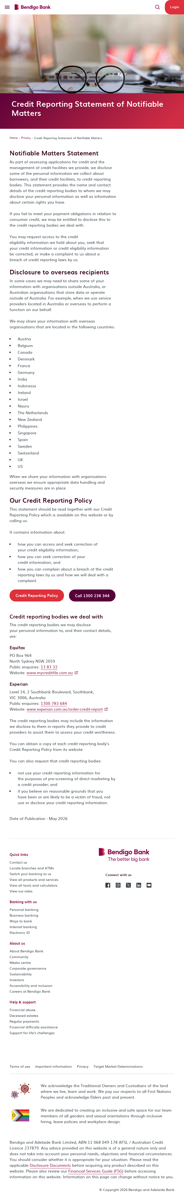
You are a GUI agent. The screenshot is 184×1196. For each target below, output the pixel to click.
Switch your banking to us (30, 873)
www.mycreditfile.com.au (50, 672)
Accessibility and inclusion (31, 985)
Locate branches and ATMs (32, 868)
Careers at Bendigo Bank (30, 991)
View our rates (21, 891)
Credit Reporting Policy (37, 595)
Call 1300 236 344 (92, 595)
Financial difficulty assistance (34, 1027)
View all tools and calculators (34, 885)
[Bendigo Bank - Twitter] (128, 884)
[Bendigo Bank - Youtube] (149, 884)
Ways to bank (21, 921)
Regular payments (24, 1021)
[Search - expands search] (157, 7)
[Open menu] (7, 7)
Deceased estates (24, 1015)
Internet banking (23, 926)
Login (174, 6)
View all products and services (34, 879)
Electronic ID (20, 932)
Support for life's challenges (32, 1032)
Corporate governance (28, 968)
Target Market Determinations (118, 1066)
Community (19, 956)
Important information (53, 1066)
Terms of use (20, 1066)
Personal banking (24, 909)
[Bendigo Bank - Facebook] (107, 884)
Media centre (20, 962)
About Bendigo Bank (26, 951)
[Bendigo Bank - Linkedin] (138, 884)
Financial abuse (22, 1009)
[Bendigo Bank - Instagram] (118, 884)
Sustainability (21, 974)
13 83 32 (49, 667)
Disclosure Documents (50, 1165)
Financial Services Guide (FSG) (95, 1171)
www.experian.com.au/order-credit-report (65, 709)
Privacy (26, 138)
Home (14, 138)
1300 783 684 (54, 703)
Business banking (24, 915)
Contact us (18, 862)
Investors (17, 979)
